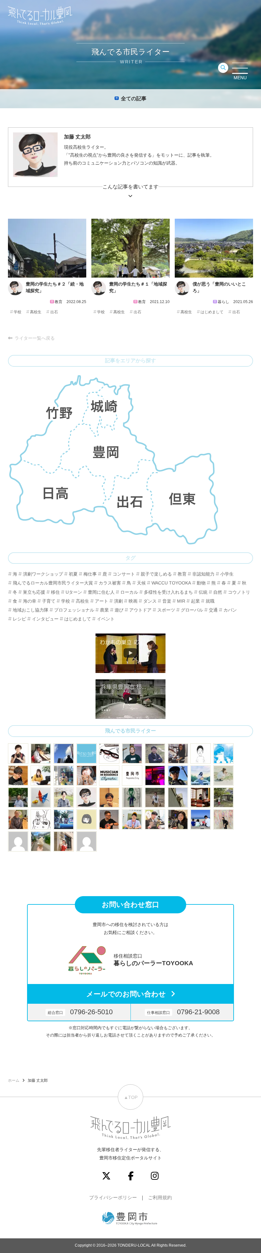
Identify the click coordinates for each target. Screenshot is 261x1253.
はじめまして (212, 312)
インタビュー (45, 618)
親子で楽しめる (156, 574)
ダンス (150, 601)
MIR (181, 601)
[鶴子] (223, 797)
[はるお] (223, 819)
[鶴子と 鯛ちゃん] (41, 797)
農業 (104, 609)
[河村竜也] (63, 775)
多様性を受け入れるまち (168, 592)
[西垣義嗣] (41, 753)
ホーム (13, 1080)
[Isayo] (132, 797)
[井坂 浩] (155, 775)
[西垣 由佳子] (155, 797)
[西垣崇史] (63, 753)
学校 (17, 312)
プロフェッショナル (74, 609)
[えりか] (200, 775)
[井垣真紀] (18, 753)
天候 (141, 582)
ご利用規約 (160, 1197)
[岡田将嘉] (18, 775)
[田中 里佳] (86, 819)
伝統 (203, 592)
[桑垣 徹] (109, 819)
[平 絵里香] (178, 753)
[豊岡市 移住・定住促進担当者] (132, 775)
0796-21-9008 (183, 1012)
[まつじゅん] (132, 819)
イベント (106, 618)
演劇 (118, 601)
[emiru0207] (18, 841)
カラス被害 (110, 582)
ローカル (129, 592)
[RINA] (18, 819)
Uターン (74, 592)
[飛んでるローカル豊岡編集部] (86, 753)
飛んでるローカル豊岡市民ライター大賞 (53, 582)
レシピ (19, 618)
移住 (55, 592)
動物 (201, 582)
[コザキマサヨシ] (155, 819)
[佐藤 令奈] (63, 819)
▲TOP (131, 1097)
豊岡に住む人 (101, 592)
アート (101, 601)
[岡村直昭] (109, 753)
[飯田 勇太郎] (155, 753)
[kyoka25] (86, 841)
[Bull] (200, 753)
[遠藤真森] (109, 797)
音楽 (166, 601)
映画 (133, 601)
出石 (54, 312)
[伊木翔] (132, 753)
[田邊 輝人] (178, 775)
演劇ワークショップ (43, 574)
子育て (48, 601)
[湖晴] (63, 841)
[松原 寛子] (200, 819)
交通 (213, 609)
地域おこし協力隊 (30, 609)
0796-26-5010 (80, 1012)
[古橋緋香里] (63, 797)
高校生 (35, 312)
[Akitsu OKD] (223, 753)
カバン (230, 609)
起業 (195, 601)
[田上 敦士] (18, 797)
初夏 (73, 574)
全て (133, 98)
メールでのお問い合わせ (126, 994)
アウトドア (140, 609)
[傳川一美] (178, 819)
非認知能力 (203, 574)
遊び (119, 609)
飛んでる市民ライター (130, 730)
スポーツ (166, 609)
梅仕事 (90, 574)
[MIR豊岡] (109, 775)
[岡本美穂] (86, 775)
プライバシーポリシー (113, 1197)
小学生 (227, 574)
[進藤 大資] (200, 797)
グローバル (192, 609)
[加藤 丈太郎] (86, 797)
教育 (182, 574)
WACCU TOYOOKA (171, 582)
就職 (210, 601)
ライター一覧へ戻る (35, 338)
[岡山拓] (41, 819)
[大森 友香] (41, 775)
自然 (217, 592)
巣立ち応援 (34, 592)
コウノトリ (239, 592)
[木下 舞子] (223, 775)
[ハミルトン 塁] (178, 797)
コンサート (124, 574)
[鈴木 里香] (41, 841)
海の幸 (29, 601)
